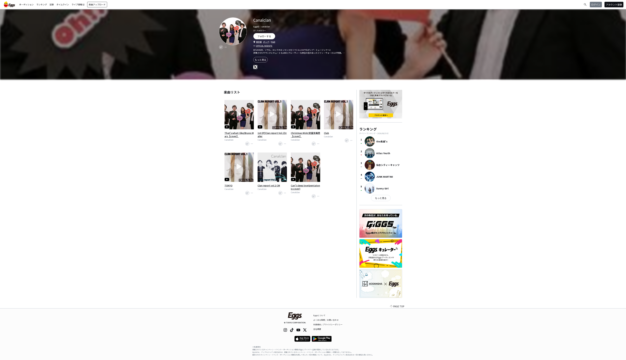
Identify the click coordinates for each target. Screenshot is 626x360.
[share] (221, 47)
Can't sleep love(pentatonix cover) (305, 187)
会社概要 (317, 329)
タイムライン (62, 4)
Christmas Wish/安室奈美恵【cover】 (305, 134)
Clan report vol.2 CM (269, 185)
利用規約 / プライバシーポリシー (328, 324)
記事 (52, 4)
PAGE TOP (398, 306)
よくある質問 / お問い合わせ (326, 320)
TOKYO (228, 185)
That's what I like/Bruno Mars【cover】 (239, 134)
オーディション (26, 4)
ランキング (41, 4)
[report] (226, 47)
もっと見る (260, 59)
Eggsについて (319, 315)
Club (326, 133)
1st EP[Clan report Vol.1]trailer (272, 134)
